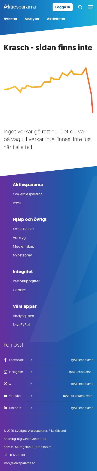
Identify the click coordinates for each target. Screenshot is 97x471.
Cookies (19, 290)
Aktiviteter (56, 18)
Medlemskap (23, 246)
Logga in (62, 7)
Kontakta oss (23, 228)
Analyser (32, 18)
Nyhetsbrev (22, 255)
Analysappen (23, 315)
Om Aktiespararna (27, 194)
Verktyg (19, 237)
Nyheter (10, 18)
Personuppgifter (26, 281)
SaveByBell (21, 324)
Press (17, 203)
